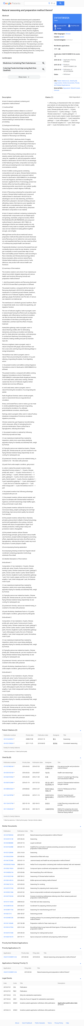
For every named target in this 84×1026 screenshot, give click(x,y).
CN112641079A (9, 803)
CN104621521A (8, 884)
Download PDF (61, 26)
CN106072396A (9, 777)
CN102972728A (8, 933)
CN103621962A (8, 868)
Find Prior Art (75, 26)
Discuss (56, 90)
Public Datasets (40, 1023)
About (17, 1023)
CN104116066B (8, 923)
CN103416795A (8, 927)
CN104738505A (8, 835)
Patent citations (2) (63, 81)
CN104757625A (8, 896)
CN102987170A (8, 910)
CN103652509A (8, 856)
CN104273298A (8, 860)
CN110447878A (9, 795)
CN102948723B (8, 917)
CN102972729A (8, 888)
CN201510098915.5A (10, 957)
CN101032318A (8, 876)
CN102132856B (8, 852)
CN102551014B (8, 839)
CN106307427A (8, 937)
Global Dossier (75, 88)
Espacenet (66, 88)
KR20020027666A (9, 864)
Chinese (67, 34)
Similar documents (68, 83)
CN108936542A (9, 789)
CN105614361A (8, 880)
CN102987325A (8, 906)
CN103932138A (8, 892)
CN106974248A (9, 782)
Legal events (58, 83)
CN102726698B (8, 847)
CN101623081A (9, 739)
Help (67, 1023)
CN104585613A (8, 872)
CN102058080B (8, 843)
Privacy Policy (59, 1023)
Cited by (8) (73, 81)
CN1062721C (8, 914)
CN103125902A (9, 743)
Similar (59, 28)
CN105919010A (9, 772)
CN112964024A (9, 809)
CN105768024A (9, 766)
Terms (50, 1023)
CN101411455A (8, 902)
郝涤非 (62, 37)
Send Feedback (27, 1023)
